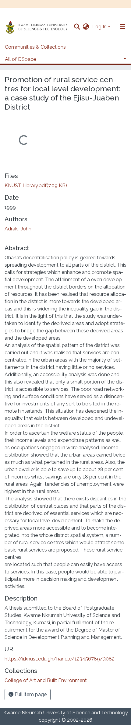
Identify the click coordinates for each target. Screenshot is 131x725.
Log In (99, 27)
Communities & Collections (35, 47)
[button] (86, 26)
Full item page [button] (30, 694)
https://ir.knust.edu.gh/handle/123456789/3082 (60, 659)
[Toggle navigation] (122, 27)
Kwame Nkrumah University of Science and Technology (65, 713)
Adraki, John (18, 229)
